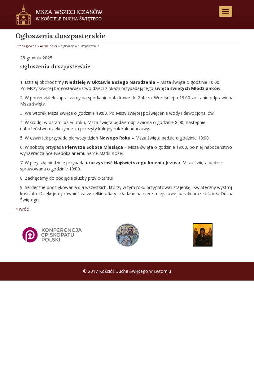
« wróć (22, 209)
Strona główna (25, 46)
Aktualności (48, 46)
